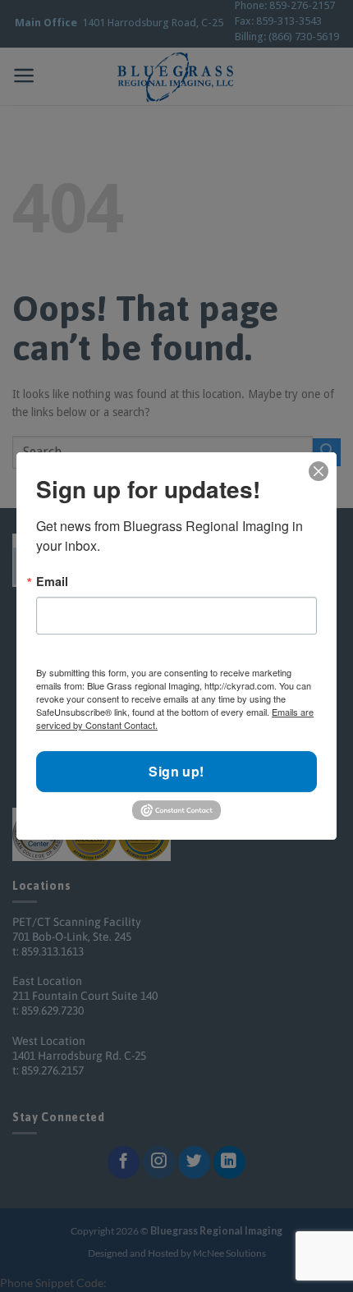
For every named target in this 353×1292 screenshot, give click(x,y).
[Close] (318, 470)
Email (52, 581)
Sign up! (176, 772)
